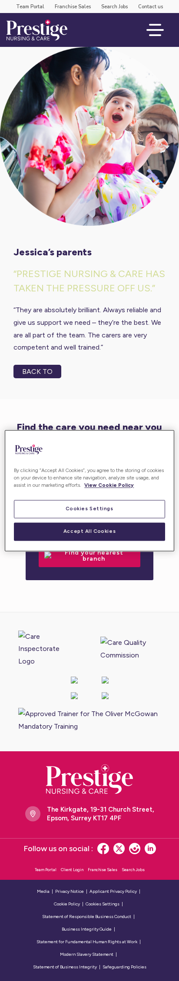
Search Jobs (114, 6)
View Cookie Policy (109, 485)
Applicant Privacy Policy (113, 891)
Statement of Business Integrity (65, 967)
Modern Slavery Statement (86, 954)
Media (43, 891)
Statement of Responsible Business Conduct (86, 916)
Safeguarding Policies (124, 967)
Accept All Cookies (89, 531)
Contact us (150, 6)
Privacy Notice (69, 891)
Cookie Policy (67, 904)
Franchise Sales (73, 6)
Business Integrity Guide (87, 929)
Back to (37, 371)
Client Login (72, 869)
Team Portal (30, 6)
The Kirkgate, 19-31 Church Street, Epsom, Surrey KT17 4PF (100, 814)
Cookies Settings (89, 508)
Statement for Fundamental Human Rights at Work (86, 942)
